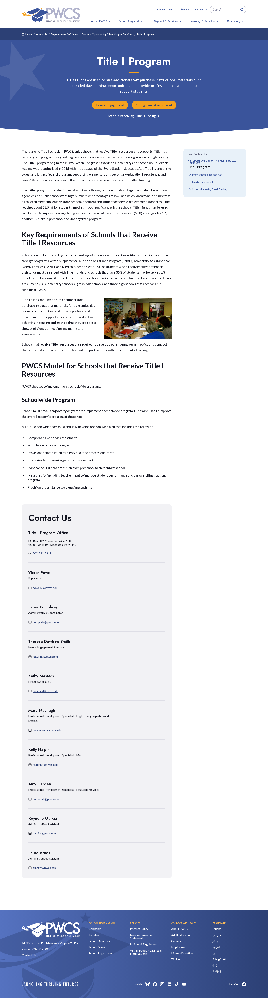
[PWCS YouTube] (184, 984)
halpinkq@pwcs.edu (45, 764)
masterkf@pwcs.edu (45, 691)
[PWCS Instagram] (162, 984)
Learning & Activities (202, 21)
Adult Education (181, 935)
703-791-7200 (40, 949)
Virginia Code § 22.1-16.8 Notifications (146, 952)
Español (217, 928)
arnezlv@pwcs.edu (44, 867)
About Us (41, 34)
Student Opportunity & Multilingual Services (107, 34)
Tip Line (176, 959)
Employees (201, 9)
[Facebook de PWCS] (244, 984)
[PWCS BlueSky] (147, 984)
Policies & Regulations (144, 944)
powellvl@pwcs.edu (45, 587)
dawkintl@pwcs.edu (45, 656)
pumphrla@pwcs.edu (46, 622)
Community (233, 21)
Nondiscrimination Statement (141, 936)
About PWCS (99, 21)
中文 (215, 965)
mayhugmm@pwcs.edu (47, 730)
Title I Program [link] (145, 34)
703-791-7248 (42, 553)
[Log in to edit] (50, 984)
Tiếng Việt (219, 959)
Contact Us (29, 955)
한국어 (216, 971)
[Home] (51, 14)
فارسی (216, 935)
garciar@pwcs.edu (44, 833)
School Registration (131, 21)
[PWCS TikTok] (177, 984)
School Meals (97, 947)
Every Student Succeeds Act (207, 175)
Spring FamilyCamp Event (154, 105)
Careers (176, 941)
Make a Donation (182, 953)
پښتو (215, 941)
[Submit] (242, 9)
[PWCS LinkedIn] (169, 984)
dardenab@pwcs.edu (46, 799)
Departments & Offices (64, 34)
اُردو (214, 953)
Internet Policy (139, 928)
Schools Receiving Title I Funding (131, 116)
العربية (216, 947)
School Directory (163, 9)
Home (28, 34)
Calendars (95, 928)
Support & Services (166, 21)
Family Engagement (110, 105)
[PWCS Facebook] (155, 984)
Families (184, 9)
